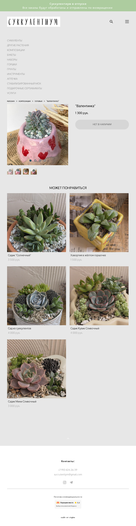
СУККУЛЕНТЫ (14, 40)
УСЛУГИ (11, 93)
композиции (25, 101)
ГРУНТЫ (11, 69)
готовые (38, 101)
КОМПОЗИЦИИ (16, 50)
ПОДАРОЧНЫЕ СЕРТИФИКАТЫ (24, 88)
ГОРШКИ (12, 64)
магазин (11, 101)
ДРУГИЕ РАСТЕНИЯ (18, 45)
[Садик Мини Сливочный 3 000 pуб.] (36, 368)
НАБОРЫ (12, 59)
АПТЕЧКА (12, 78)
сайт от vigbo (68, 517)
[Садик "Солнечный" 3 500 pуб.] (36, 222)
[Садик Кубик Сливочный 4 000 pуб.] (99, 295)
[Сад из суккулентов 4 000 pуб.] (36, 295)
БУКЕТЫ (11, 54)
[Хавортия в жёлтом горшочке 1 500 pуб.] (99, 222)
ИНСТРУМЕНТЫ (16, 73)
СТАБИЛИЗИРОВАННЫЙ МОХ (24, 83)
